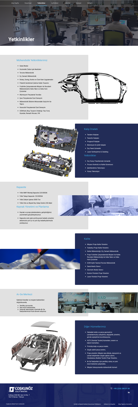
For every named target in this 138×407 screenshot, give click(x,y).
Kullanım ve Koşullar (109, 404)
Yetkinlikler (41, 3)
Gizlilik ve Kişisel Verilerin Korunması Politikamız (87, 404)
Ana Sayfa (15, 3)
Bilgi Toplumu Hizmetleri (125, 404)
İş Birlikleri (54, 3)
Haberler (67, 3)
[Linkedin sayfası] (129, 392)
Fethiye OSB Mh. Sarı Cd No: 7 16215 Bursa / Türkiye (19, 396)
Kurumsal (28, 3)
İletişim (89, 3)
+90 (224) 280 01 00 (121, 388)
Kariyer (78, 3)
